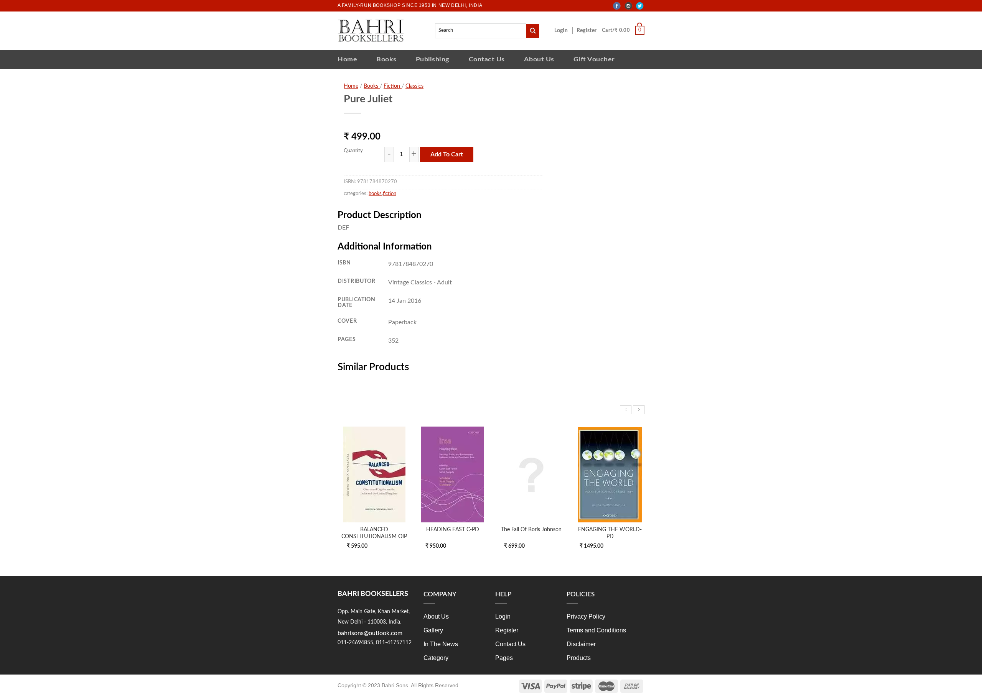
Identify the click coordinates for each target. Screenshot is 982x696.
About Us (539, 59)
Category (435, 658)
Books (386, 59)
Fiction (393, 86)
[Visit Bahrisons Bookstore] (371, 30)
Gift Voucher (594, 59)
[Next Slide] (638, 409)
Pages (504, 658)
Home (347, 59)
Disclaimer (581, 644)
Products (579, 658)
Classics (414, 86)
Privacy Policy (586, 616)
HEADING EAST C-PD (452, 529)
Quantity (353, 150)
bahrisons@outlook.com (370, 633)
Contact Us (487, 59)
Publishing (433, 59)
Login (565, 30)
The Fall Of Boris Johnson (531, 529)
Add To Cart (446, 154)
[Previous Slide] (625, 409)
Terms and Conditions (596, 630)
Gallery (433, 630)
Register (588, 30)
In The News (440, 644)
